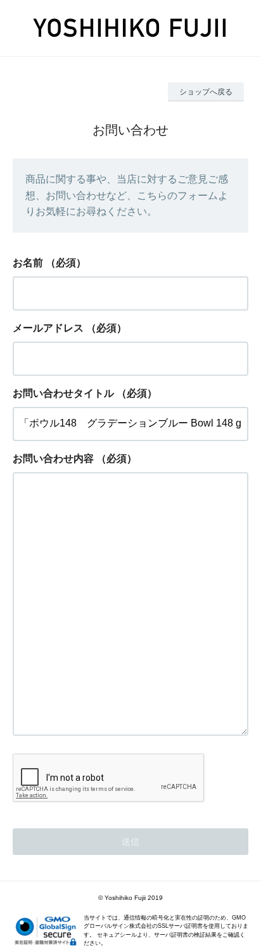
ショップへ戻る (205, 91)
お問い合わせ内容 (53, 458)
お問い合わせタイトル (63, 393)
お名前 (28, 262)
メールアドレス (48, 328)
